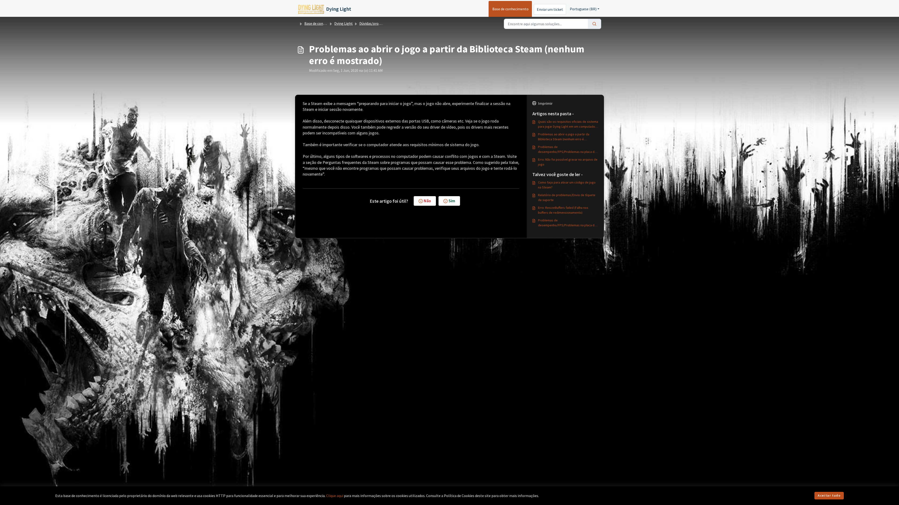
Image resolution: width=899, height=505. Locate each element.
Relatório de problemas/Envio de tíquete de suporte (566, 197)
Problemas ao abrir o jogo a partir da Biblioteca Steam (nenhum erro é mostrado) (563, 137)
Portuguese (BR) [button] (583, 9)
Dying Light (343, 23)
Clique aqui (334, 495)
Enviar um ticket (550, 9)
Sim (452, 200)
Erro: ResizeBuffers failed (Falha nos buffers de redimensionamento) (563, 210)
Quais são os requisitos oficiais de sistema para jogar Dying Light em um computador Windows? (568, 124)
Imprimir (545, 103)
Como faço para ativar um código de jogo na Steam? (567, 184)
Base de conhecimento (510, 9)
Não (427, 200)
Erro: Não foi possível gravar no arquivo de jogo (567, 161)
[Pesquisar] (594, 24)
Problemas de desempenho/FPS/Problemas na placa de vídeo (567, 149)
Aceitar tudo (829, 495)
